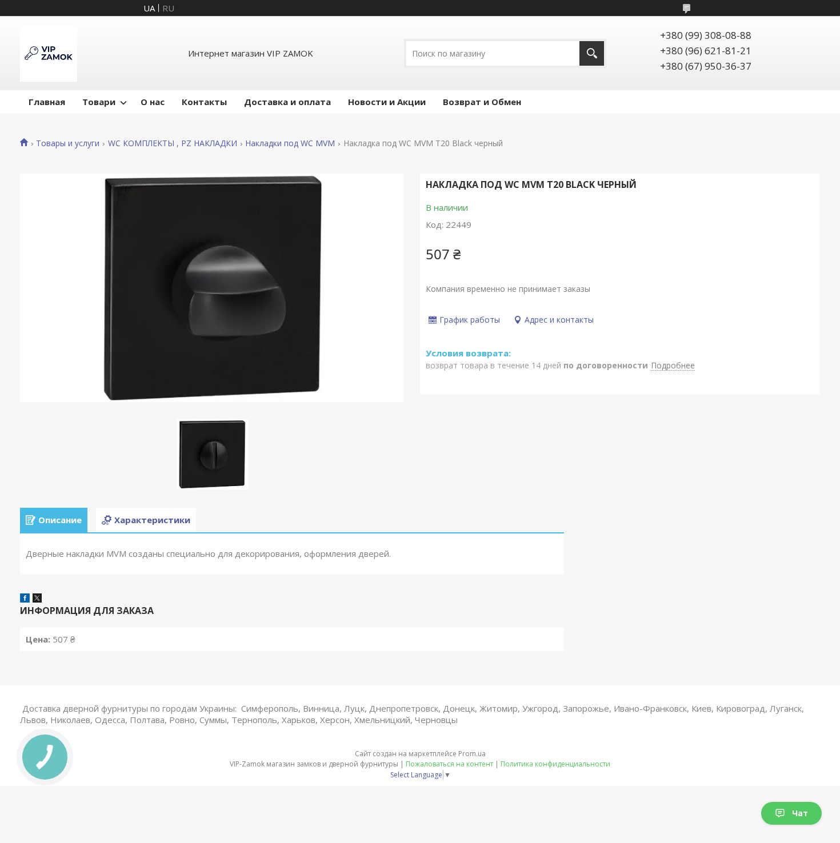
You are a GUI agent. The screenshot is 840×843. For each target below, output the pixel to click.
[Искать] (591, 53)
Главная (47, 101)
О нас (153, 101)
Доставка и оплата (287, 101)
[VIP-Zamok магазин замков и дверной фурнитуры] (48, 53)
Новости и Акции (387, 101)
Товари (98, 101)
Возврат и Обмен (482, 101)
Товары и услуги (67, 143)
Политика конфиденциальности (555, 764)
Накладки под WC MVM (290, 143)
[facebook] (25, 599)
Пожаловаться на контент (449, 764)
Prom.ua (472, 753)
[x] (37, 599)
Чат (800, 813)
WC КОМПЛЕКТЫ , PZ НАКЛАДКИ (172, 143)
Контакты (204, 101)
